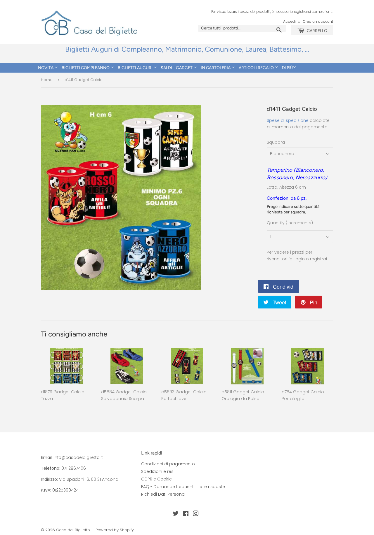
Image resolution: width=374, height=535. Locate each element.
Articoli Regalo (257, 67)
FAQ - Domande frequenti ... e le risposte (183, 487)
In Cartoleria (216, 67)
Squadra (276, 142)
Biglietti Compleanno (86, 67)
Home (47, 80)
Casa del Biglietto (73, 530)
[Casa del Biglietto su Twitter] (176, 514)
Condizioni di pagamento (168, 464)
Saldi (166, 67)
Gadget (184, 67)
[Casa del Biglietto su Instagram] (196, 514)
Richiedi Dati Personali (163, 494)
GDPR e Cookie (156, 479)
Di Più (287, 68)
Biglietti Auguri (135, 67)
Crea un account (318, 21)
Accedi (289, 21)
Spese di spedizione (288, 120)
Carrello (316, 30)
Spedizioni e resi (157, 471)
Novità (46, 67)
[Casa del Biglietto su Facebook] (186, 514)
